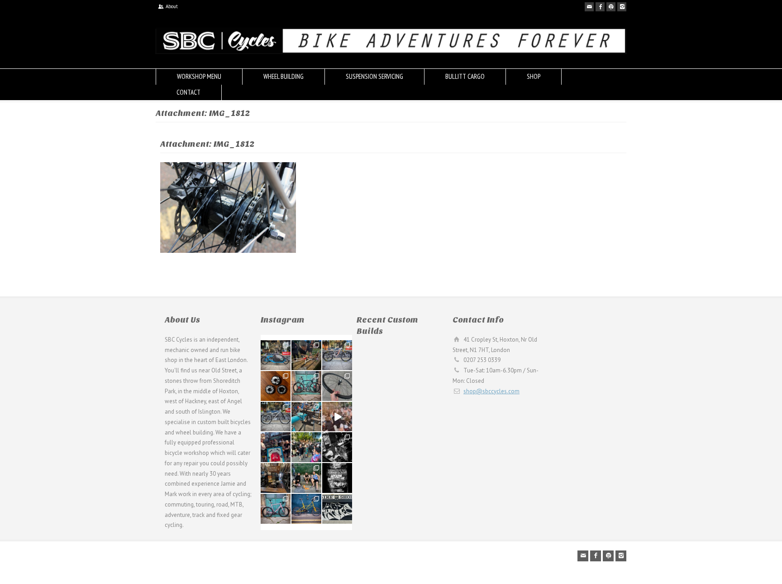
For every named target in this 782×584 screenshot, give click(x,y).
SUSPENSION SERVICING (374, 76)
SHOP (533, 76)
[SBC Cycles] (391, 52)
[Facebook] (600, 6)
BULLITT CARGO (465, 76)
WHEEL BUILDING (283, 76)
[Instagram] (621, 6)
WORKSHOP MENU (199, 76)
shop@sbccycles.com (491, 391)
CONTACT (188, 92)
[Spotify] (610, 6)
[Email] (589, 6)
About (172, 6)
